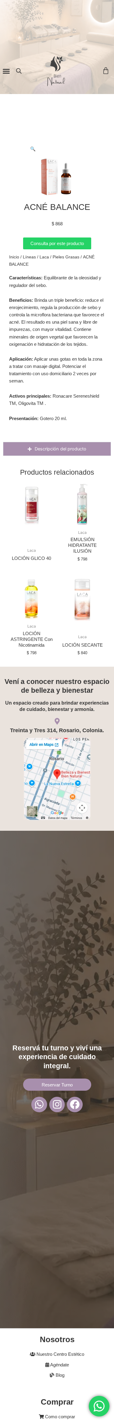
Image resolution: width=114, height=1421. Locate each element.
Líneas (29, 256)
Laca (44, 256)
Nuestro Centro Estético (59, 1354)
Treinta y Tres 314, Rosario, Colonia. (57, 730)
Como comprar (59, 1416)
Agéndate (59, 1364)
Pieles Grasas (66, 256)
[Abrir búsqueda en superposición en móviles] (19, 71)
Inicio (14, 256)
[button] (6, 71)
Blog (59, 1375)
